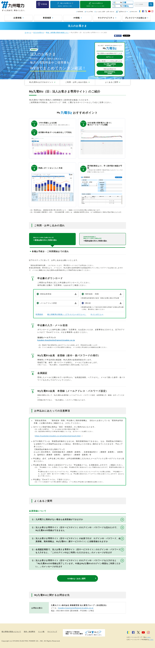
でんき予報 (89, 11)
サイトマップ (52, 631)
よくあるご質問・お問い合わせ (105, 11)
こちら (148, 637)
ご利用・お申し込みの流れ (76, 82)
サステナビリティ (106, 18)
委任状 (88, 303)
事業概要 (47, 18)
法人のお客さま (95, 4)
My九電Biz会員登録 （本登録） (110, 64)
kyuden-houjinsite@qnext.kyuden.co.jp (56, 340)
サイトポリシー (96, 314)
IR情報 (76, 18)
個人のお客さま (65, 4)
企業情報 (17, 18)
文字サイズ (122, 11)
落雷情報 (80, 11)
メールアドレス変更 (48, 303)
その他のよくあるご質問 (76, 578)
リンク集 (41, 631)
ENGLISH (134, 11)
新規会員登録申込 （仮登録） (109, 72)
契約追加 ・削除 (92, 294)
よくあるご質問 (111, 82)
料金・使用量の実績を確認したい (57, 32)
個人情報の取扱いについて (11, 631)
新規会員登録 (45, 294)
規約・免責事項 (29, 631)
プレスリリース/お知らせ (135, 18)
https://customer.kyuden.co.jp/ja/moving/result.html (58, 436)
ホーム (29, 32)
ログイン (109, 57)
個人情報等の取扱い (66, 314)
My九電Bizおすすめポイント (41, 82)
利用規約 (39, 314)
